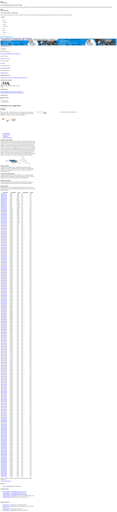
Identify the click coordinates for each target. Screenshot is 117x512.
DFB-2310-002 (4, 470)
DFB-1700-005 (4, 335)
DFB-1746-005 (4, 398)
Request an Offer (4, 92)
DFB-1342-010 (4, 217)
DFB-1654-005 (4, 272)
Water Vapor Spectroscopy (6, 480)
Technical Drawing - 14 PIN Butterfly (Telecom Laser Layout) (15, 494)
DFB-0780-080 (4, 197)
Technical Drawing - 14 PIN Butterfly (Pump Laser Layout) (14, 491)
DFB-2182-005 (4, 441)
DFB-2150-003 (4, 435)
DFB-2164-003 (4, 439)
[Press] (4, 30)
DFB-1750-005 (4, 403)
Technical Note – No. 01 (7, 504)
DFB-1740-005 (4, 389)
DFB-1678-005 (4, 304)
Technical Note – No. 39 (7, 510)
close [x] (2, 44)
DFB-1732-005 (4, 378)
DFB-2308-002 (4, 469)
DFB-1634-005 (4, 244)
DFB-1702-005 (4, 337)
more (2, 86)
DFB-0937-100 (4, 204)
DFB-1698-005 (4, 332)
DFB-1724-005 (4, 367)
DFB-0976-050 (4, 206)
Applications (5, 136)
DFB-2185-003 (4, 443)
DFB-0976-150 (4, 207)
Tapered (2, 72)
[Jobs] (4, 28)
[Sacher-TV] (5, 32)
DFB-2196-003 (4, 447)
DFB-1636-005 (4, 247)
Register (5, 41)
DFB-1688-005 (4, 318)
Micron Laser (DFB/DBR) (27, 38)
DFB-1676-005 (4, 302)
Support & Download (7, 137)
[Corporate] (5, 22)
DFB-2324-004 (4, 473)
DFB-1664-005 (4, 285)
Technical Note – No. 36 (7, 508)
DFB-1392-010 (4, 218)
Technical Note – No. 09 (7, 506)
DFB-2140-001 (4, 429)
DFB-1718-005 (4, 359)
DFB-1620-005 (4, 225)
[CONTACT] (75, 111)
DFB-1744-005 (4, 395)
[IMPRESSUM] (61, 111)
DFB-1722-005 (4, 365)
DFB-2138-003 (4, 428)
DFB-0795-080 (4, 200)
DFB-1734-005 (4, 381)
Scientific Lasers (3, 77)
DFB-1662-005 (4, 282)
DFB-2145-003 (4, 432)
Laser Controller (3, 91)
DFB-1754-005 (4, 409)
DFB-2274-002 (4, 455)
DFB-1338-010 (4, 215)
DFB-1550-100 (4, 221)
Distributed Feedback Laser (15, 38)
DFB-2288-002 (4, 461)
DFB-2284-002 (4, 459)
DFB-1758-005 (4, 414)
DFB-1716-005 (4, 356)
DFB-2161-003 (4, 437)
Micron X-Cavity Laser (5, 58)
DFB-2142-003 (4, 430)
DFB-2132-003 (4, 426)
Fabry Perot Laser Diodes (5, 68)
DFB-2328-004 (4, 474)
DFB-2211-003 (4, 448)
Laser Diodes (6, 38)
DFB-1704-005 (4, 340)
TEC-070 (20, 91)
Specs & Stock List (6, 134)
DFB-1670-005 (4, 293)
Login (2, 41)
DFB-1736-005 (4, 384)
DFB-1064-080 (4, 210)
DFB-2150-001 (4, 433)
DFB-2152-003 (4, 436)
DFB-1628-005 (4, 236)
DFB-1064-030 (4, 208)
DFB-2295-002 (4, 463)
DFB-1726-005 (4, 370)
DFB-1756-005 (4, 411)
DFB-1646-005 (4, 261)
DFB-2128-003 (4, 425)
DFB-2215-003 (4, 450)
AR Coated (2, 63)
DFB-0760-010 (4, 193)
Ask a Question (12, 92)
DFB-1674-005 (4, 299)
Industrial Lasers (10, 77)
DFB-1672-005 (4, 296)
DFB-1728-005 (4, 373)
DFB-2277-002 (4, 457)
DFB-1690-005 (4, 321)
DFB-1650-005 (4, 266)
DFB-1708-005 (4, 346)
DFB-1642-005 (4, 255)
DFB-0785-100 (4, 199)
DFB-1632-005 (4, 241)
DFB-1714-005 (4, 354)
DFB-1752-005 (4, 406)
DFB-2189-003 (4, 444)
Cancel (3, 17)
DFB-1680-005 (4, 307)
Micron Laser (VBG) (11, 91)
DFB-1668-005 (4, 291)
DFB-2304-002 (4, 468)
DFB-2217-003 (4, 451)
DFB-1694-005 (4, 326)
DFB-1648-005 (4, 263)
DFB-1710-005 (4, 348)
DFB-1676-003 (4, 300)
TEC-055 (17, 91)
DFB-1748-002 (4, 399)
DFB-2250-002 (4, 454)
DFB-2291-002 (4, 462)
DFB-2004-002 (4, 420)
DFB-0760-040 (4, 195)
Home (1, 38)
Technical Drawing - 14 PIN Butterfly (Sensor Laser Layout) (14, 493)
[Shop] (4, 34)
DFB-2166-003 (4, 440)
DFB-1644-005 (4, 258)
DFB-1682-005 (4, 310)
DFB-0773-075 (4, 196)
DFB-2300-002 (4, 466)
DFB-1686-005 (4, 315)
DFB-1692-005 (4, 324)
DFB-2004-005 (4, 421)
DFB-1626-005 (4, 233)
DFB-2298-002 (4, 465)
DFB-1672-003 (4, 295)
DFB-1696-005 (4, 329)
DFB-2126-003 (4, 424)
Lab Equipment (17, 77)
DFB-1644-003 (4, 256)
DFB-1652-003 (4, 267)
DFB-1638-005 (4, 250)
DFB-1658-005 (4, 277)
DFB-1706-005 (4, 343)
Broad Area (6, 72)
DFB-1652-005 (4, 269)
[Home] (4, 20)
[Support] (5, 24)
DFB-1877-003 (4, 418)
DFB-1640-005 (4, 252)
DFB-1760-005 (4, 417)
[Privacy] (66, 111)
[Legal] (71, 111)
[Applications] (6, 26)
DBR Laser (18, 53)
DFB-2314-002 (4, 472)
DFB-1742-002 (4, 391)
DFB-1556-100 (4, 222)
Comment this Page (20, 92)
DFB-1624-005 (4, 230)
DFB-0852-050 (4, 202)
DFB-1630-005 (4, 239)
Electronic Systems (23, 77)
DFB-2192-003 (4, 446)
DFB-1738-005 (4, 387)
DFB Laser (13, 53)
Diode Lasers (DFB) (7, 486)
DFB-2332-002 (4, 476)
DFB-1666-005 (4, 288)
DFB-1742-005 (4, 392)
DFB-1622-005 (4, 228)
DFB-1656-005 (4, 274)
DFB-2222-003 (4, 452)
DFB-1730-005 (4, 376)
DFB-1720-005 (4, 362)
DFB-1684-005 (4, 313)
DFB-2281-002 (4, 458)
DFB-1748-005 (4, 400)
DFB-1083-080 (4, 213)
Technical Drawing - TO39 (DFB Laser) (11, 495)
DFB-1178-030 (4, 214)
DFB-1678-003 (4, 303)
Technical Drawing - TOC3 (8, 497)
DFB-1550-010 (4, 219)
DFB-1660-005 (4, 280)
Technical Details (6, 133)
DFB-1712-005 (4, 351)
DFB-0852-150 (4, 203)
